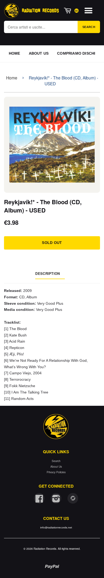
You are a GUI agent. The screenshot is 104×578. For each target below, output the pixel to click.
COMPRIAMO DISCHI (76, 53)
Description (47, 273)
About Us (56, 466)
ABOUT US (39, 53)
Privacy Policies (56, 472)
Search (88, 27)
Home (11, 78)
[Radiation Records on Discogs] (72, 498)
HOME (14, 53)
